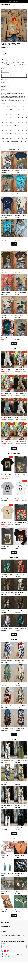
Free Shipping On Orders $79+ (14, 1)
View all (14, 244)
